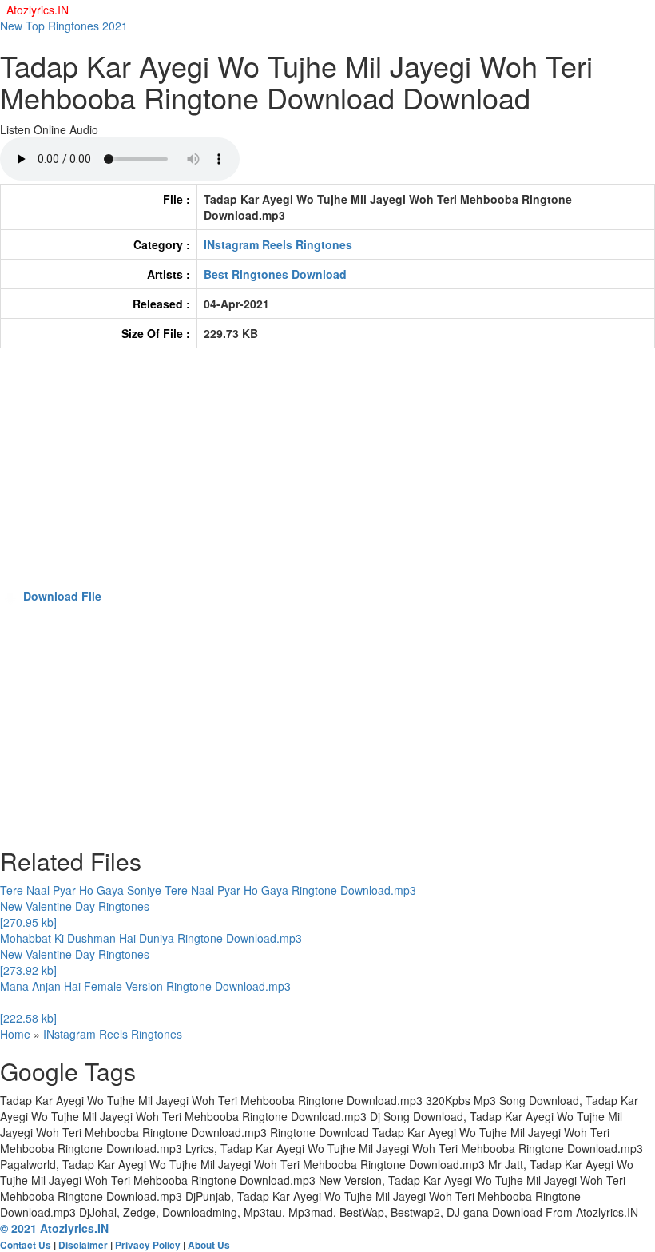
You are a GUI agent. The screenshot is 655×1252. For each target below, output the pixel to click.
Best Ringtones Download (275, 274)
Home (15, 1034)
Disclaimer (83, 1245)
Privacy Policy (148, 1245)
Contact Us (25, 1245)
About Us (209, 1245)
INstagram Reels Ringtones (278, 244)
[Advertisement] (327, 476)
